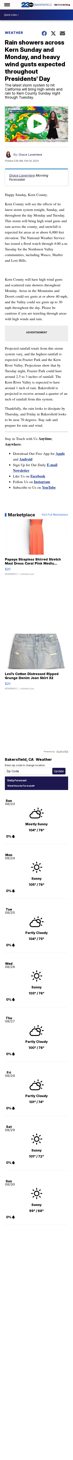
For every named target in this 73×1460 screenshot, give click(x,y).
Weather (14, 33)
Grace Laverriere (30, 154)
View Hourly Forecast (20, 785)
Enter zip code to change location (25, 765)
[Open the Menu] (7, 4)
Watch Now (61, 5)
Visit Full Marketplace (55, 514)
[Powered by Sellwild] (62, 751)
